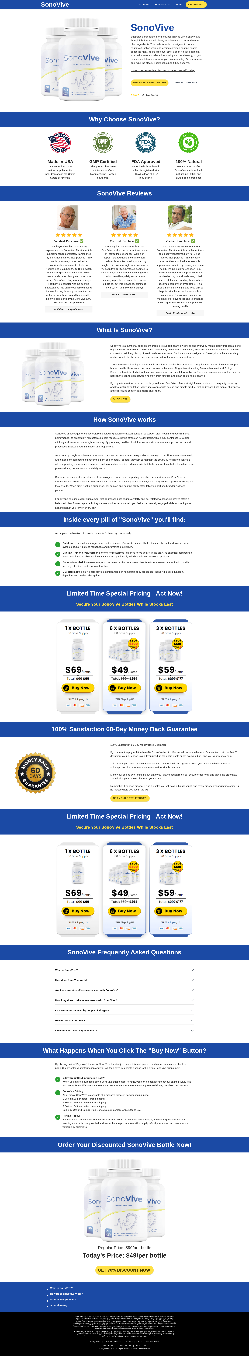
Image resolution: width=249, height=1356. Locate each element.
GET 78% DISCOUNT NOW (124, 1270)
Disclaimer (129, 1341)
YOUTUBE (141, 1345)
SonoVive (55, 4)
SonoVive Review (152, 1341)
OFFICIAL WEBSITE (185, 82)
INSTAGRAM (109, 1345)
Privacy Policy (95, 1341)
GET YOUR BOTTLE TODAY (129, 798)
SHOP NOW (120, 399)
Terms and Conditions (113, 1341)
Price (179, 4)
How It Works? (162, 4)
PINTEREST (125, 1345)
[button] (124, 970)
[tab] (124, 970)
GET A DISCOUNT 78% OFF (149, 82)
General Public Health (141, 1349)
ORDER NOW (195, 4)
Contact (139, 1341)
